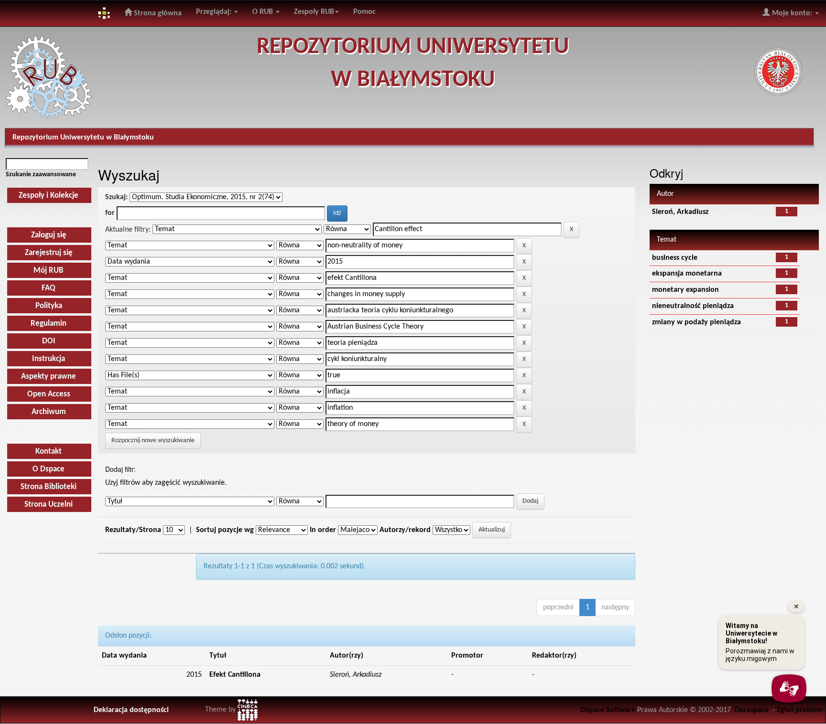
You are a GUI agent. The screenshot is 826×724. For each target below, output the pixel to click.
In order (323, 530)
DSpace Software (607, 710)
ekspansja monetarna (687, 273)
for (110, 213)
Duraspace (752, 710)
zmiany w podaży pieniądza (696, 322)
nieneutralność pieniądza (693, 306)
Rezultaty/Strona (133, 530)
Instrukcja (48, 359)
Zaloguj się (48, 235)
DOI (48, 341)
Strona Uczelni (48, 504)
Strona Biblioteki (48, 487)
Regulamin (48, 323)
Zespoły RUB (314, 12)
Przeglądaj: (214, 12)
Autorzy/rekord (405, 530)
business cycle (674, 258)
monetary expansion (685, 290)
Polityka (48, 306)
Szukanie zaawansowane (41, 174)
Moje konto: (792, 13)
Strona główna (157, 13)
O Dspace (49, 469)
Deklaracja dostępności (131, 710)
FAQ (48, 288)
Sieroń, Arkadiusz (680, 212)
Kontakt (48, 451)
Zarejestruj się (49, 253)
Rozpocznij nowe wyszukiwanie (153, 440)
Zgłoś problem (800, 710)
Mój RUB (48, 270)
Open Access (48, 394)
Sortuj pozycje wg (225, 530)
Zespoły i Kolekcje (48, 196)
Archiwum (49, 412)
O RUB (263, 12)
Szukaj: (116, 197)
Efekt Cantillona (235, 675)
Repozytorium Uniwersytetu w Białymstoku (83, 137)
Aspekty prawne (48, 377)
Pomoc (364, 12)
